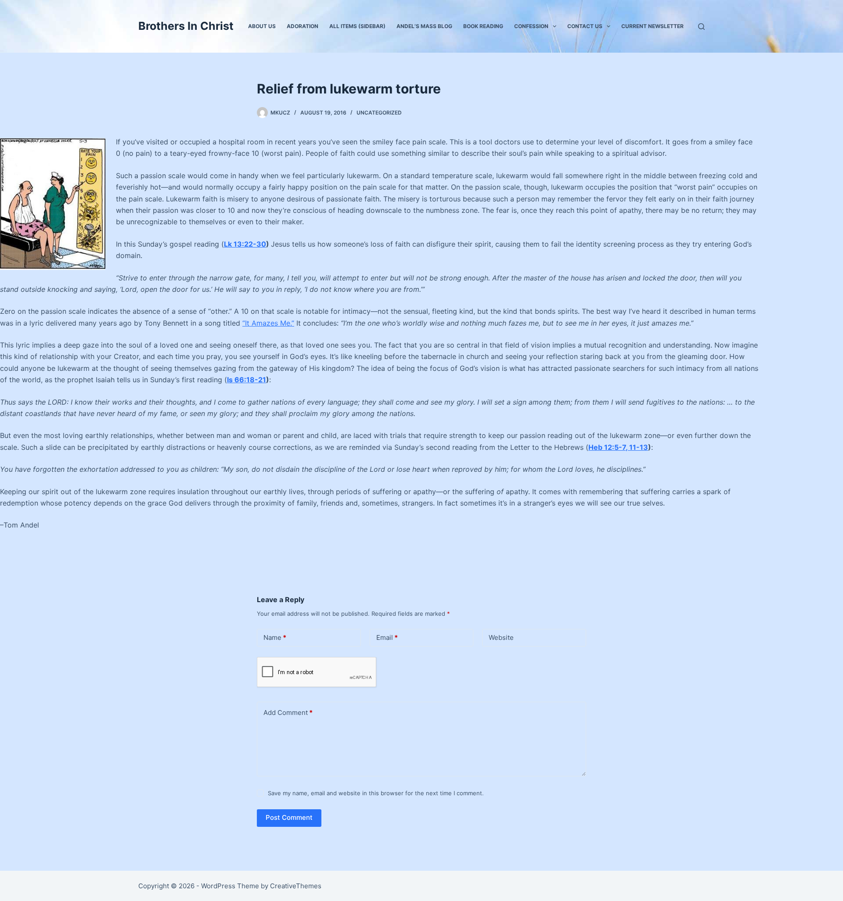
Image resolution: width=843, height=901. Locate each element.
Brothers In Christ (186, 25)
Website (501, 637)
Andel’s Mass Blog (424, 26)
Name (274, 637)
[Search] (701, 26)
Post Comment (289, 817)
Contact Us (584, 26)
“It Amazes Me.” (268, 323)
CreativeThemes (295, 886)
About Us (262, 26)
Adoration (302, 26)
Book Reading (483, 26)
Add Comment (288, 712)
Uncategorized (379, 112)
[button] (554, 26)
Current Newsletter (652, 26)
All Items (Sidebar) (357, 26)
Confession (531, 26)
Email (387, 637)
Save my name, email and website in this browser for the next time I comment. (376, 793)
